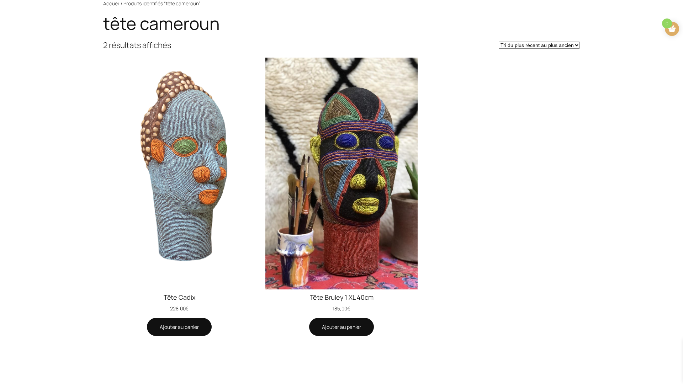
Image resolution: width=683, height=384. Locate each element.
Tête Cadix (179, 297)
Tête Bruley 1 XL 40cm (342, 297)
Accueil (111, 3)
